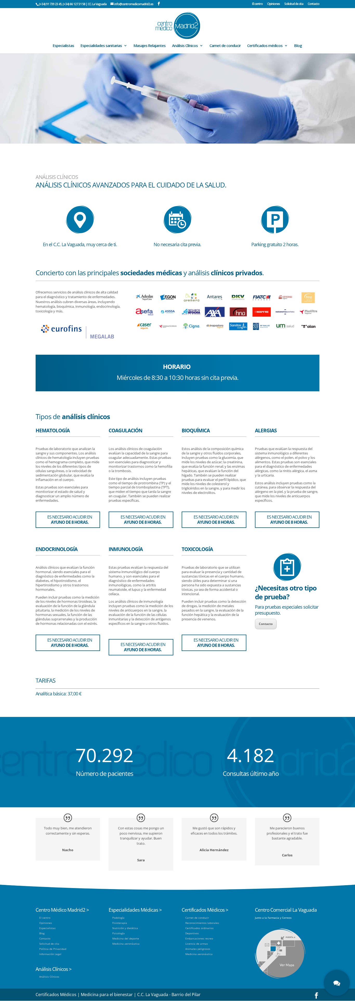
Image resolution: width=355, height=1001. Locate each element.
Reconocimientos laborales (202, 923)
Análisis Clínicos (185, 46)
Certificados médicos (264, 46)
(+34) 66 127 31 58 (74, 4)
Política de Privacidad (52, 949)
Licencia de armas (196, 943)
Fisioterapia (119, 923)
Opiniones (273, 4)
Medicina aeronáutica (126, 943)
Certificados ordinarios (199, 928)
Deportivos (192, 933)
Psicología (118, 933)
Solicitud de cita (293, 4)
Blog (298, 46)
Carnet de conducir (225, 46)
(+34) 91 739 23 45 (50, 4)
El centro (257, 4)
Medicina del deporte (125, 938)
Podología (118, 917)
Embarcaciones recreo (199, 938)
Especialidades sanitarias (101, 46)
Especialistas (63, 46)
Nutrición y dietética (125, 928)
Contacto (313, 4)
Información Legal (50, 954)
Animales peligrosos (197, 949)
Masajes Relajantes (150, 46)
